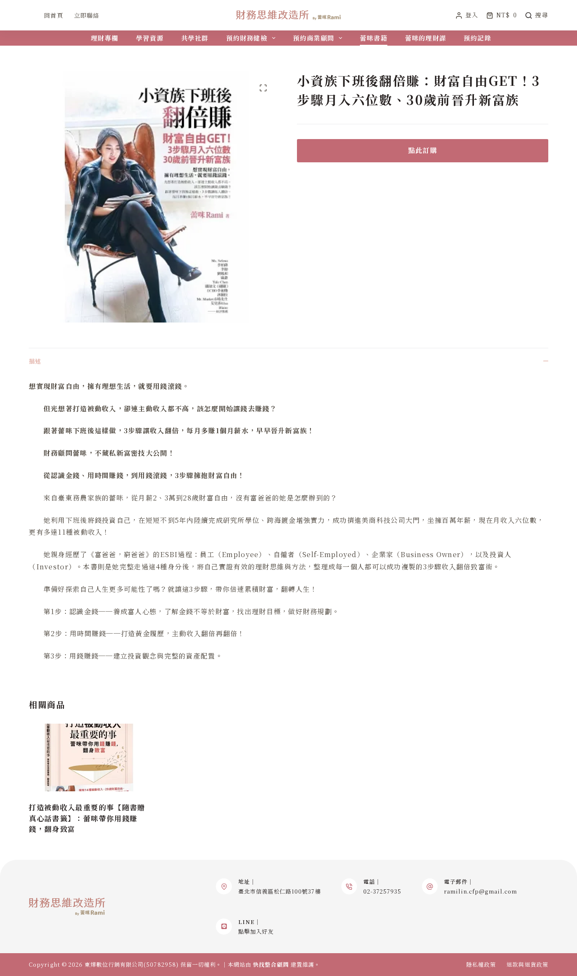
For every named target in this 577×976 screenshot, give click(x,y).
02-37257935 (382, 891)
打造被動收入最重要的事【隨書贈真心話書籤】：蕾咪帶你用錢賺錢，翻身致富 (87, 818)
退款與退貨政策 (527, 964)
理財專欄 (104, 37)
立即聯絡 (86, 15)
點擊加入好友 (256, 931)
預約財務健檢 (246, 37)
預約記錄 (477, 37)
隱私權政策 (481, 964)
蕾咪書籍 (373, 37)
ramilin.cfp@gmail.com (480, 891)
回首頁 (53, 15)
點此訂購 (422, 150)
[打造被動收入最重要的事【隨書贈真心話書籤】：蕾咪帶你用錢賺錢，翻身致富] (89, 757)
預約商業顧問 (313, 37)
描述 (35, 361)
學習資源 (149, 37)
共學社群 (195, 37)
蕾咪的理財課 (425, 37)
